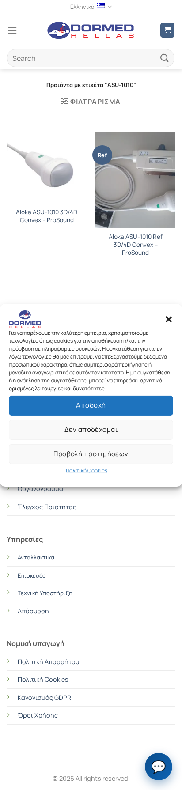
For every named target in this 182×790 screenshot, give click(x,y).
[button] (168, 318)
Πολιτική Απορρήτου (48, 662)
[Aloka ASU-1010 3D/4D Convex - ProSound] (47, 168)
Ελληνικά (82, 7)
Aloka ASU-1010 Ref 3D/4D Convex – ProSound (136, 244)
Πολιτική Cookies (86, 470)
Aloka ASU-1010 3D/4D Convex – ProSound (46, 216)
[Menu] (12, 30)
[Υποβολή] (165, 58)
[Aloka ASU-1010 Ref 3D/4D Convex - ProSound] (135, 180)
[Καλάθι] (167, 30)
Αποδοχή (91, 405)
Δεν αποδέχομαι (91, 429)
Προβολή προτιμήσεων (91, 453)
